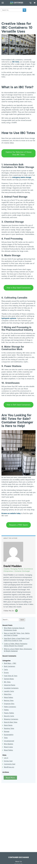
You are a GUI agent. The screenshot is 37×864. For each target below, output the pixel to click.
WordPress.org (9, 767)
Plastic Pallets (9, 713)
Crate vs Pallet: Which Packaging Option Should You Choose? (15, 645)
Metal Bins (7, 694)
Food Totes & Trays (10, 676)
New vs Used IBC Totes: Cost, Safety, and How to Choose (17, 634)
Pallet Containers (10, 707)
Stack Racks (8, 725)
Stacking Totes (9, 728)
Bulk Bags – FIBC (10, 663)
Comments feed (9, 764)
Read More (10, 777)
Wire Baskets (8, 744)
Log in (6, 758)
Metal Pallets (8, 697)
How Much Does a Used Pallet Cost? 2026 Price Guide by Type (17, 639)
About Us (18, 861)
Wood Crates (8, 747)
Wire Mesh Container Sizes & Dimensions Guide (14, 629)
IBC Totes (7, 682)
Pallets (6, 710)
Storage (6, 731)
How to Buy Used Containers (18, 288)
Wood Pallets (8, 750)
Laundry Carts (9, 691)
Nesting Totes (9, 700)
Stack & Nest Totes (10, 722)
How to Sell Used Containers (18, 405)
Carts (6, 669)
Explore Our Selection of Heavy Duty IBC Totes (18, 153)
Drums (6, 672)
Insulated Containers (11, 688)
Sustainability (8, 735)
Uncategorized (9, 741)
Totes (6, 738)
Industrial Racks (9, 685)
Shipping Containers (11, 719)
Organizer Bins (9, 704)
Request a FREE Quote (18, 525)
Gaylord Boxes (9, 679)
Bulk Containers (9, 666)
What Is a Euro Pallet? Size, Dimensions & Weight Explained (18, 650)
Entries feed (8, 761)
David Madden (12, 566)
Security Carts (9, 716)
